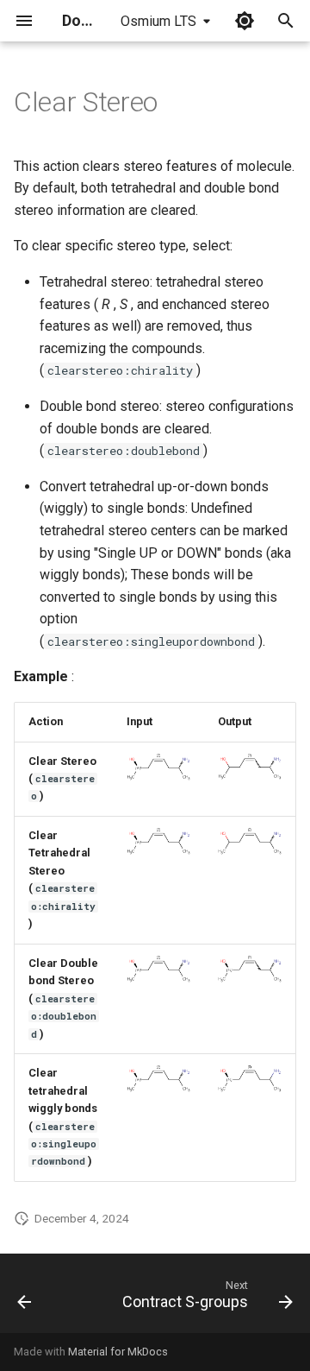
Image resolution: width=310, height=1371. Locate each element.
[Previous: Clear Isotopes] (24, 1298)
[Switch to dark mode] (244, 20)
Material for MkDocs (118, 1351)
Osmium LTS (158, 21)
